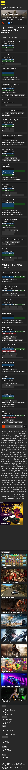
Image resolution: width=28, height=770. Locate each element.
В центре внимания (10, 734)
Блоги (6, 757)
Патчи (6, 752)
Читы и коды (8, 721)
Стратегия (8, 64)
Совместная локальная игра (12, 612)
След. (25, 426)
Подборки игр (14, 7)
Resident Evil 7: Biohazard (10, 345)
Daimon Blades (7, 239)
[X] (11, 23)
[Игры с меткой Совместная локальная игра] (14, 606)
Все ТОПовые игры (14, 36)
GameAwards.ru (5, 7)
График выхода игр (10, 710)
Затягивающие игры (9, 627)
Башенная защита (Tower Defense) (11, 566)
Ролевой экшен (5, 144)
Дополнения (8, 750)
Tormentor (5, 110)
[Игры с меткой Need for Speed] (14, 680)
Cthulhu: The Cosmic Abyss (11, 41)
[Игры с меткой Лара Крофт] (14, 695)
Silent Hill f (5, 184)
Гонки (11, 95)
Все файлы (7, 749)
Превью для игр (9, 733)
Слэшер (17, 79)
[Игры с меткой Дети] (14, 666)
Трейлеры (7, 741)
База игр (7, 711)
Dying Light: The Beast (9, 200)
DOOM (4, 411)
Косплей (7, 758)
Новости (7, 729)
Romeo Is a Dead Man (9, 69)
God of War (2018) (8, 362)
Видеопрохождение (10, 744)
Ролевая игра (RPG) (16, 64)
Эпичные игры (7, 642)
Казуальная (21, 95)
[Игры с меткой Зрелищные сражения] (14, 576)
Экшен (7, 77)
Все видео (7, 740)
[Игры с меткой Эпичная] (14, 636)
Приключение (9, 50)
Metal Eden (5, 249)
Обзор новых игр (9, 731)
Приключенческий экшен (8, 79)
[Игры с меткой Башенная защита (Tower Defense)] (14, 561)
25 (21, 427)
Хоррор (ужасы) (17, 105)
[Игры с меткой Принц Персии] (14, 651)
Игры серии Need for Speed (11, 687)
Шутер (11, 129)
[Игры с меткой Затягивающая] (14, 621)
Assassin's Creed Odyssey (10, 272)
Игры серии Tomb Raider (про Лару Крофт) (12, 700)
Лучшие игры (8, 709)
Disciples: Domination (9, 55)
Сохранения (8, 723)
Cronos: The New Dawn (9, 219)
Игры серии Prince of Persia (12, 657)
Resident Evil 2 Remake (9, 286)
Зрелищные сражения (10, 582)
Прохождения (8, 719)
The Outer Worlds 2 (8, 149)
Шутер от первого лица (7, 130)
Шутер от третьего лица (16, 144)
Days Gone (5, 376)
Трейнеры (7, 722)
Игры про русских (8, 597)
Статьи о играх (9, 730)
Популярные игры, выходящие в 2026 (11, 37)
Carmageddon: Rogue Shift (10, 84)
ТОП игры (7, 712)
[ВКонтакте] (9, 23)
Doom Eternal (6, 300)
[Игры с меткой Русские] (14, 591)
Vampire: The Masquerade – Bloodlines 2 (11, 166)
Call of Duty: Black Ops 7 (10, 120)
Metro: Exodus (6, 314)
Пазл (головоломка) (7, 295)
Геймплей (7, 742)
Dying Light (5, 327)
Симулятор (20, 113)
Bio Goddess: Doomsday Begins (12, 136)
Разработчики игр (9, 714)
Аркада (16, 95)
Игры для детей (7, 672)
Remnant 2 (5, 392)
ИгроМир (7, 760)
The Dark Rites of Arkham (10, 100)
